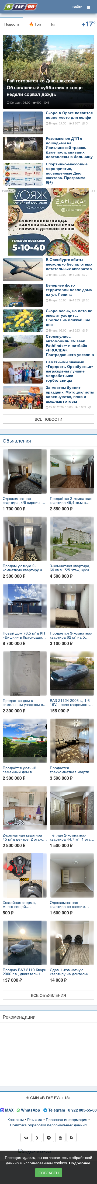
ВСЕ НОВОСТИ (48, 419)
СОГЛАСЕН (49, 1172)
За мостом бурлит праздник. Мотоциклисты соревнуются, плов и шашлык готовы (70, 394)
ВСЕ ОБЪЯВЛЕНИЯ (48, 995)
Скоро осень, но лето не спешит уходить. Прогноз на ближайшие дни (69, 318)
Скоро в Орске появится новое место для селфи (69, 115)
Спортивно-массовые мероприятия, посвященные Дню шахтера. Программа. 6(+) (67, 173)
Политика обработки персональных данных (48, 1124)
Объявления (17, 440)
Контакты (16, 1119)
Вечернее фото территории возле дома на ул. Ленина (69, 290)
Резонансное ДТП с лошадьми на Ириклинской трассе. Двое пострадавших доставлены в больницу (69, 147)
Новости (11, 24)
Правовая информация (66, 1119)
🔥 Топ (35, 24)
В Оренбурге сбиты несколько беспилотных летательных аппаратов (69, 264)
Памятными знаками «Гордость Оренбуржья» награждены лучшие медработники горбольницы (69, 371)
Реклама (34, 1119)
